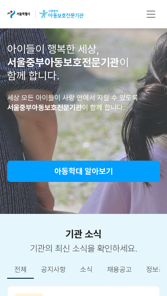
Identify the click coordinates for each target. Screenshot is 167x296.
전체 (20, 269)
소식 (86, 269)
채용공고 (119, 269)
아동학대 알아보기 (83, 171)
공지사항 (53, 269)
